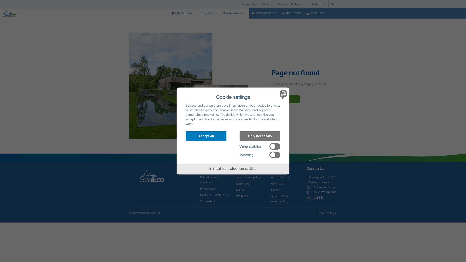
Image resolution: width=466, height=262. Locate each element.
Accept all (206, 136)
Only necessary (260, 136)
